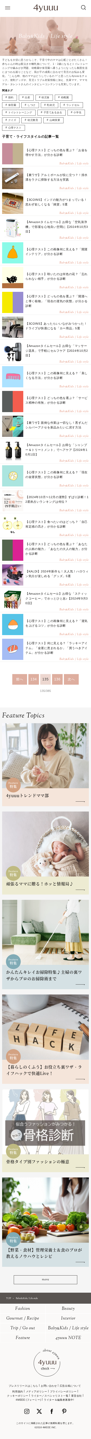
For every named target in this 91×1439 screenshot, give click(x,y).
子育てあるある (53, 112)
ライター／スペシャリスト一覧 (49, 1395)
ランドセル (73, 105)
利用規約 (17, 1391)
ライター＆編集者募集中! (59, 1399)
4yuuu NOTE (68, 1338)
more (45, 1279)
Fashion (22, 1309)
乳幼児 (51, 105)
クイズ (12, 120)
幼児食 (45, 97)
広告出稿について (70, 1385)
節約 (11, 97)
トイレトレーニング (20, 112)
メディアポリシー (36, 1391)
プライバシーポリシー (63, 1391)
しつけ (32, 105)
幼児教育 (33, 120)
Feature (23, 1338)
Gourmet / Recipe (22, 1319)
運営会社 (76, 1395)
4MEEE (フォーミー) (28, 1399)
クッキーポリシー (17, 1395)
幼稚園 (65, 97)
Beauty (68, 1309)
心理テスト (15, 127)
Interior (68, 1319)
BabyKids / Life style (68, 1328)
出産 (27, 97)
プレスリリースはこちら (23, 1385)
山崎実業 (55, 120)
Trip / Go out (22, 1328)
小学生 (77, 112)
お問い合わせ (49, 1385)
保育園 (12, 105)
